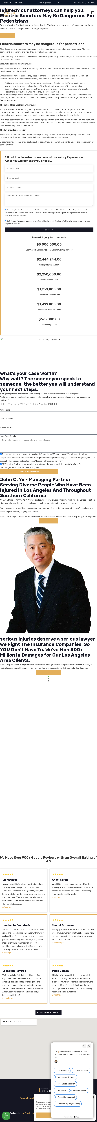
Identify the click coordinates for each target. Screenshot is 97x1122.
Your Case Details (8, 436)
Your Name (5, 410)
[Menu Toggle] (92, 12)
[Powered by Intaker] (76, 1117)
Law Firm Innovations (30, 1113)
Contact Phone (6, 418)
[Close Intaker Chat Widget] (89, 1046)
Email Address (6, 427)
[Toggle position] (84, 1046)
